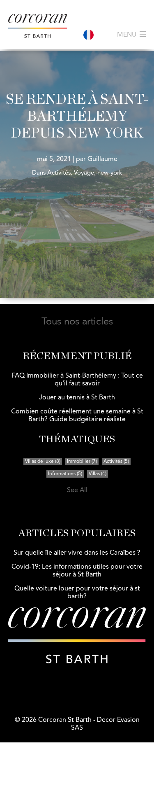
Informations (65, 473)
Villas (97, 473)
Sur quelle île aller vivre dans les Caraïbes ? (77, 553)
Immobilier (82, 461)
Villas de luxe (42, 461)
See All (77, 490)
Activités (116, 461)
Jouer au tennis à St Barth (77, 397)
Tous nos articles (77, 322)
